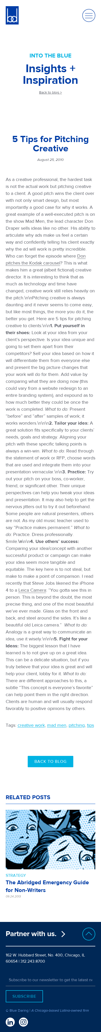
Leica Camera (32, 590)
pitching (77, 725)
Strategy (16, 875)
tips (90, 725)
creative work (31, 725)
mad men (56, 725)
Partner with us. (31, 933)
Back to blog (50, 761)
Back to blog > (50, 92)
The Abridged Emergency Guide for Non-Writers (47, 886)
